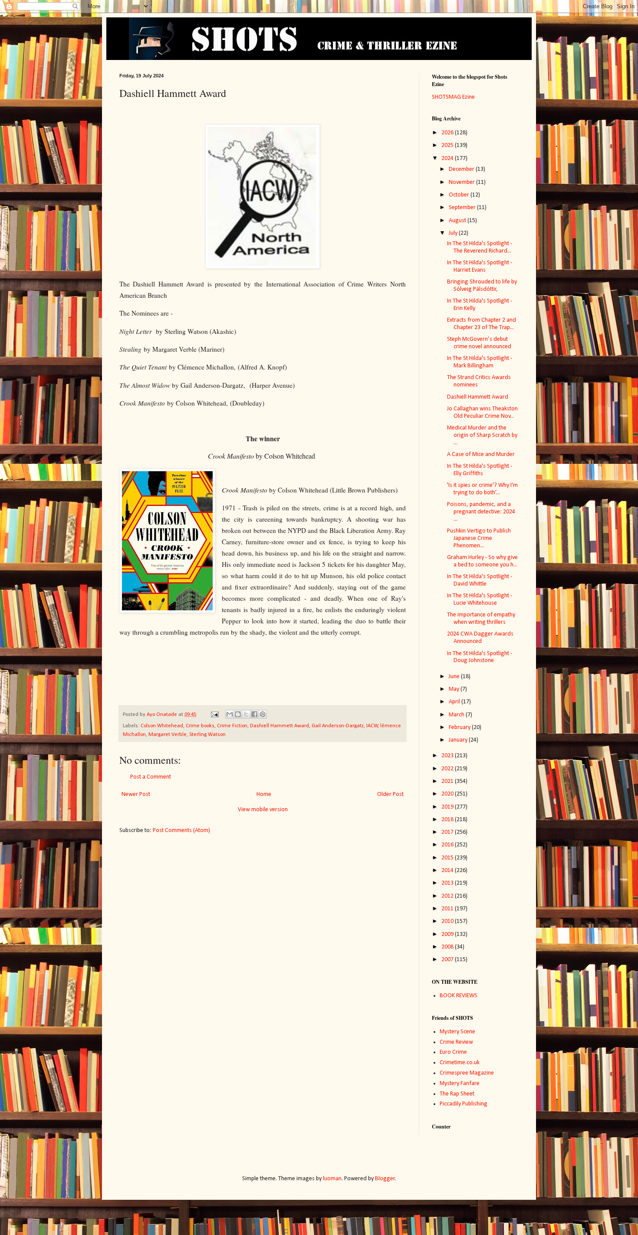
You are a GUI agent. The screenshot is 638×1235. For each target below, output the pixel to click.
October (459, 195)
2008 (448, 947)
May (454, 689)
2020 (448, 794)
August (458, 220)
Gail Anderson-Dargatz (338, 726)
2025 (448, 145)
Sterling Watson (207, 734)
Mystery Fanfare (460, 1083)
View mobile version (263, 809)
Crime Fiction (232, 726)
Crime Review (456, 1042)
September (463, 207)
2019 (448, 807)
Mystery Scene (457, 1032)
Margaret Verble (167, 734)
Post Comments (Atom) (181, 830)
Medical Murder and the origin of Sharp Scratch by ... (482, 435)
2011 (448, 908)
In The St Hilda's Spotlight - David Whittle (479, 580)
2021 (448, 781)
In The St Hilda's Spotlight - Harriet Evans (479, 266)
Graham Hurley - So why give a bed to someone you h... (482, 561)
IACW (372, 726)
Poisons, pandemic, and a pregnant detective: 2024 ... (481, 512)
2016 (448, 845)
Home (264, 794)
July (454, 233)
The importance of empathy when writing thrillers (481, 619)
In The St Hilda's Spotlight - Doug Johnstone (479, 657)
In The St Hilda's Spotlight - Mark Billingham (479, 362)
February (460, 727)
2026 (448, 133)
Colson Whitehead (162, 726)
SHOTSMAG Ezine (453, 97)
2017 (448, 832)
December (462, 169)
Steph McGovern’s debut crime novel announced (479, 343)
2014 (448, 870)
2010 (448, 921)
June (455, 676)
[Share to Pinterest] (262, 714)
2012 (448, 896)
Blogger (385, 1178)
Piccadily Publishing (463, 1104)
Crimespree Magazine (467, 1073)
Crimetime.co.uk (460, 1062)
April (455, 702)
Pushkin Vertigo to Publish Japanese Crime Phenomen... (479, 538)
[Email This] (229, 714)
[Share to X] (246, 714)
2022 (448, 769)
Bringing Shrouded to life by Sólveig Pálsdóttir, (482, 286)
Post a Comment (150, 777)
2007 (448, 959)
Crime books (200, 726)
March (457, 715)
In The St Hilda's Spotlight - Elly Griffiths (479, 470)
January (459, 740)
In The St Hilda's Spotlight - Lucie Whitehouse (479, 599)
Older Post (390, 794)
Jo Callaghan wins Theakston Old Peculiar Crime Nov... (482, 412)
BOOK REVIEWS (458, 995)
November (462, 182)
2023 (448, 755)
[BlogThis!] (237, 714)
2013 (448, 883)
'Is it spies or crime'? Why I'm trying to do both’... (482, 489)
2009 (448, 934)
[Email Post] (214, 714)
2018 (448, 819)
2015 (448, 858)
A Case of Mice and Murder (481, 454)
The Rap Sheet (457, 1094)
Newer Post (136, 794)
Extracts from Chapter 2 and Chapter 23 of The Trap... (481, 324)
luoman (332, 1178)
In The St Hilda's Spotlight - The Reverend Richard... (479, 247)
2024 (448, 158)
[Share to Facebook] (254, 714)
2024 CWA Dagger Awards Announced (480, 638)
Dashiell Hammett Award (279, 726)
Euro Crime (453, 1052)
